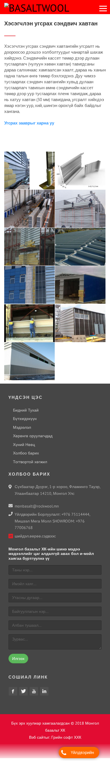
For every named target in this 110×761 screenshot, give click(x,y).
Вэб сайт (37, 740)
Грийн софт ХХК (66, 740)
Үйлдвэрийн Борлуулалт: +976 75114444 (82, 754)
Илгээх (18, 661)
